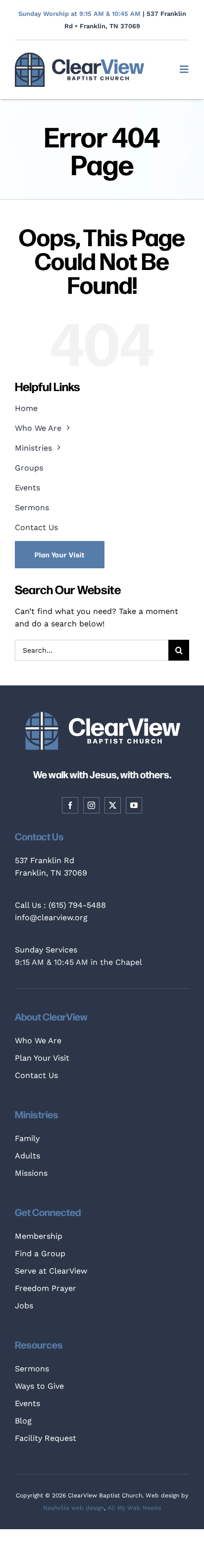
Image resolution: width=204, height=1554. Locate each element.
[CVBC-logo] (79, 56)
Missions (31, 1173)
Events (27, 1403)
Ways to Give (39, 1386)
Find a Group (40, 1253)
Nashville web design (73, 1507)
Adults (27, 1155)
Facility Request (45, 1438)
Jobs (24, 1305)
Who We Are (38, 1040)
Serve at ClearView (51, 1271)
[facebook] (70, 805)
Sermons (32, 1368)
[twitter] (112, 805)
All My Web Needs (134, 1507)
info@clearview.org (51, 917)
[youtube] (134, 805)
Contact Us (36, 1075)
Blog (23, 1420)
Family (27, 1138)
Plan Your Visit (42, 1058)
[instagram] (91, 805)
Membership (38, 1236)
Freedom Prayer (45, 1288)
